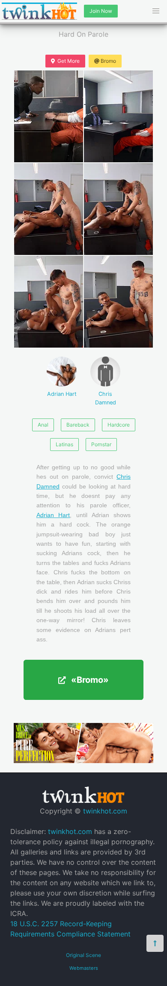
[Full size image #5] (118, 302)
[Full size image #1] (118, 116)
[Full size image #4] (48, 302)
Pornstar (101, 444)
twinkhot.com (105, 811)
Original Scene (83, 955)
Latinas (64, 444)
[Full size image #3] (118, 209)
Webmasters (83, 968)
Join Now (100, 11)
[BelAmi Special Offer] (83, 760)
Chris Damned (105, 398)
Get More (68, 61)
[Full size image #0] (48, 116)
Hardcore (118, 424)
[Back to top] (155, 943)
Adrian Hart (62, 394)
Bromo (108, 61)
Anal (43, 424)
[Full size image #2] (48, 209)
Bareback (77, 424)
